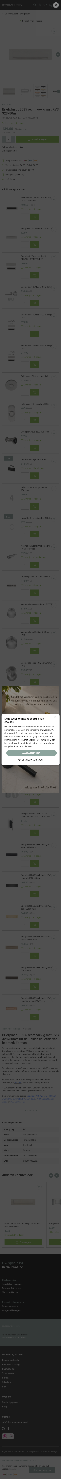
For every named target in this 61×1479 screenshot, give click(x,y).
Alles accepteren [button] (31, 753)
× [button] (55, 717)
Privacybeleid (39, 746)
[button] (30, 759)
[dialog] (31, 739)
